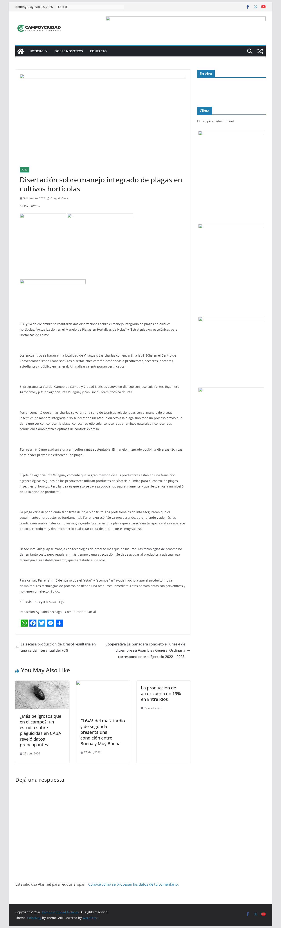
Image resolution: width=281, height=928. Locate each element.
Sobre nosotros (69, 51)
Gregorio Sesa (59, 198)
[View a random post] (260, 51)
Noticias (36, 51)
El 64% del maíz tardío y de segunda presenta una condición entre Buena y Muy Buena (102, 732)
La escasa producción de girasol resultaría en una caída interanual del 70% (58, 647)
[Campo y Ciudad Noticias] (20, 51)
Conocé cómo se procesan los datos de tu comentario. (133, 884)
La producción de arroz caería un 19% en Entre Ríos (161, 693)
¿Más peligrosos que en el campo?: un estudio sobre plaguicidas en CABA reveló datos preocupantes (40, 730)
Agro (24, 169)
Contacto (98, 51)
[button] (45, 51)
